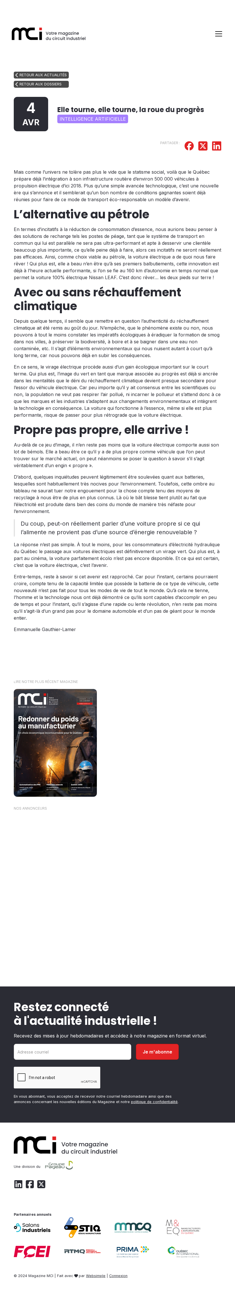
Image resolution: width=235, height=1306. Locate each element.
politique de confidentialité (154, 1102)
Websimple (95, 1276)
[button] (217, 34)
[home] (49, 34)
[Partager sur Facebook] (189, 146)
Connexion (118, 1276)
